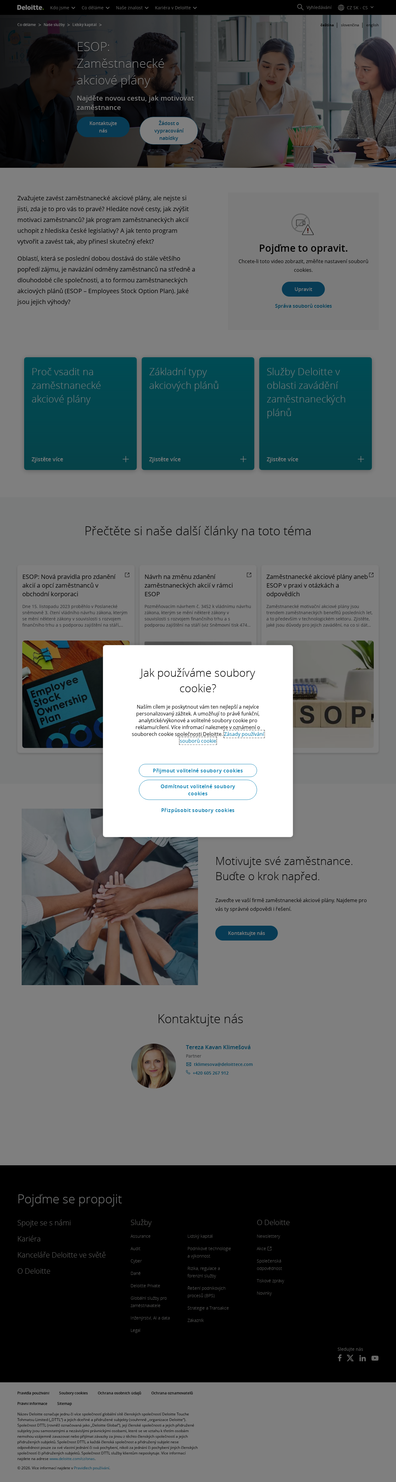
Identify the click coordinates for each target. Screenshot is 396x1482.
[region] (198, 741)
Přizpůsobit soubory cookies (198, 809)
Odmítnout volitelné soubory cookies (198, 790)
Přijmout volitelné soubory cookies (198, 770)
